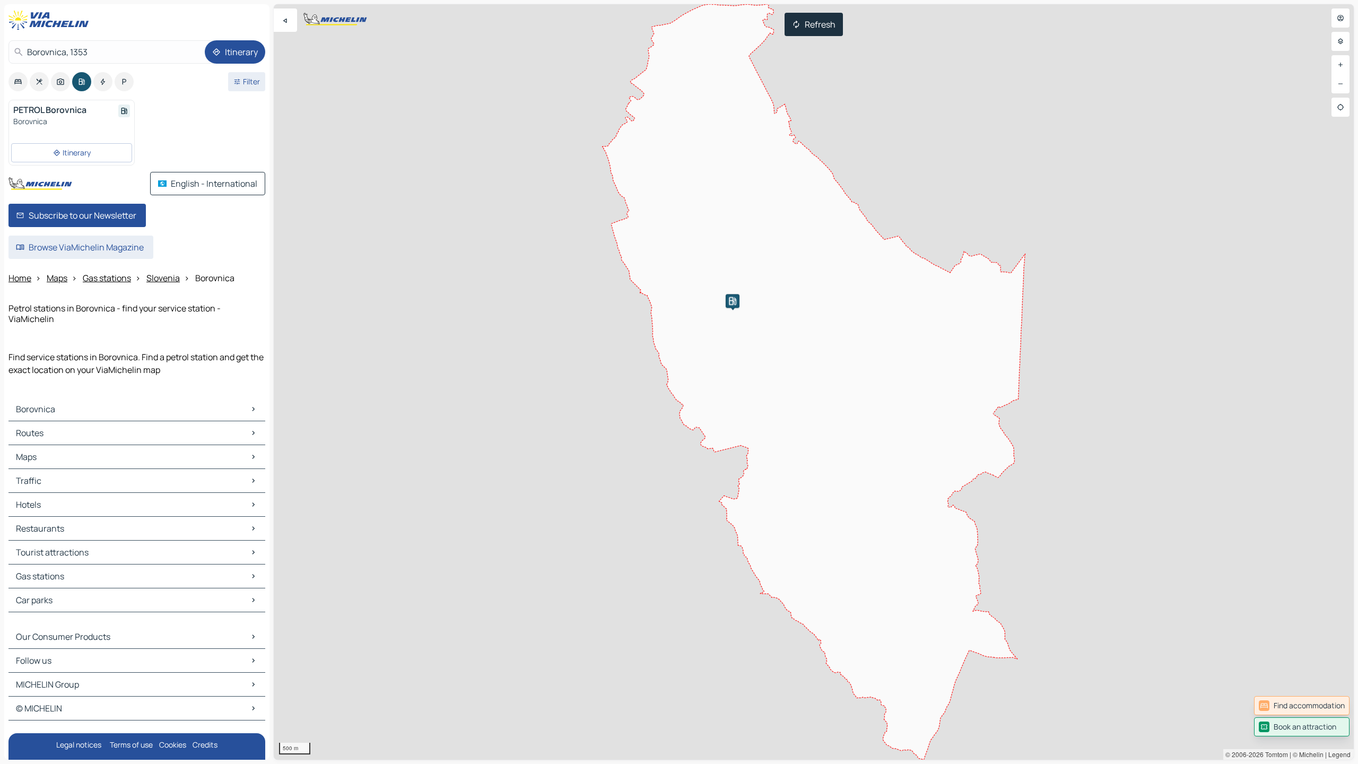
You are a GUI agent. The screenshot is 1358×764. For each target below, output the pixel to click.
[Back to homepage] (50, 20)
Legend (1339, 754)
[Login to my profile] (1340, 18)
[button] (732, 301)
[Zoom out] (1340, 83)
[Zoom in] (1340, 64)
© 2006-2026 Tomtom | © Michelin (1274, 754)
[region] (814, 382)
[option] (18, 81)
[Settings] (1340, 41)
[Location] (1340, 107)
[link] (1302, 705)
